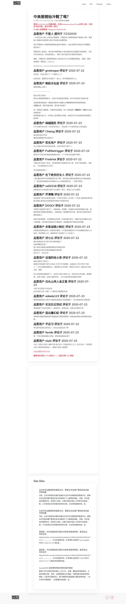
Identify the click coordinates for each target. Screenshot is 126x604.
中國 (56, 20)
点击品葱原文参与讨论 (41, 352)
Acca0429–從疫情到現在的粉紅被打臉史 (56, 568)
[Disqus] (63, 396)
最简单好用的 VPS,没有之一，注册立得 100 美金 (53, 355)
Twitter (108, 4)
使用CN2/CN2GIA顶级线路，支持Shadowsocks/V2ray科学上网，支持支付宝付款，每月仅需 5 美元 (62, 25)
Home (84, 4)
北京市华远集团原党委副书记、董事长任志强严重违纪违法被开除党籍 (64, 491)
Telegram (99, 4)
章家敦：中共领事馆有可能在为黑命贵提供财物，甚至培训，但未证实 (64, 533)
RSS (91, 4)
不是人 (37, 20)
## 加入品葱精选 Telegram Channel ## (49, 29)
